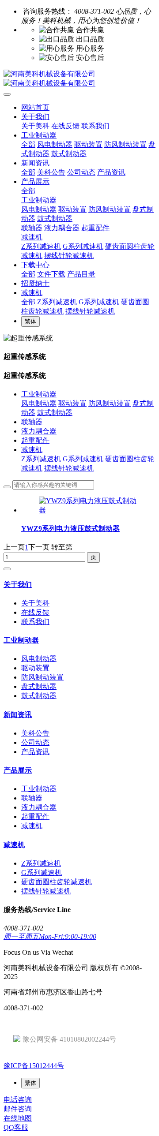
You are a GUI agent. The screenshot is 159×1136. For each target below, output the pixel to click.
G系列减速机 (83, 459)
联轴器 (31, 422)
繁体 (30, 321)
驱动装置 (72, 403)
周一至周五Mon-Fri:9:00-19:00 (50, 936)
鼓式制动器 (54, 412)
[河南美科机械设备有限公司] (79, 79)
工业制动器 (39, 394)
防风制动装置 (109, 403)
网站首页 (35, 107)
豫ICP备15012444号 (34, 1065)
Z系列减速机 (41, 459)
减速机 (31, 449)
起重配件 (35, 440)
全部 (28, 144)
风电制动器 (39, 403)
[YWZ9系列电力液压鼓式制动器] (88, 510)
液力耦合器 (39, 431)
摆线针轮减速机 (69, 468)
